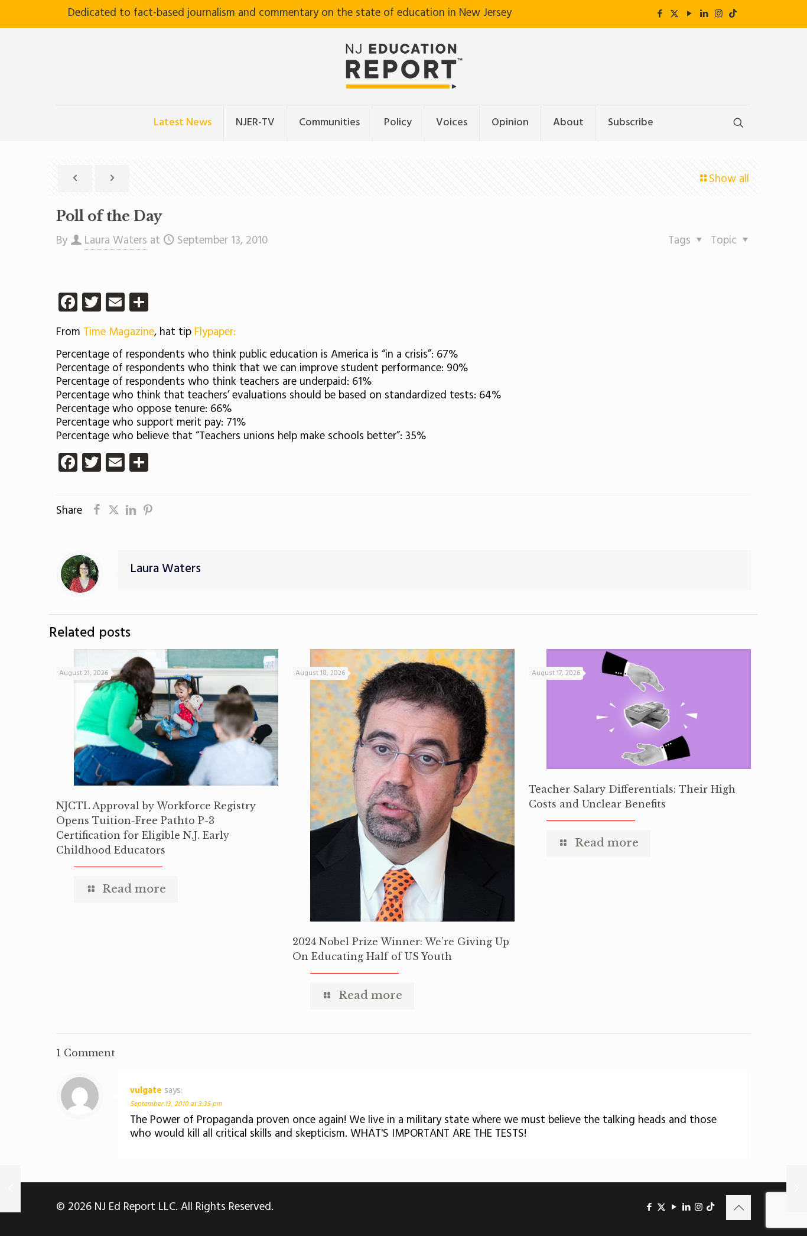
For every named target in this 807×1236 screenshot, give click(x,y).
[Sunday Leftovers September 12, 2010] (10, 1188)
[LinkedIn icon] (703, 14)
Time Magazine (118, 332)
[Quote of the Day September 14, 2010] (796, 1188)
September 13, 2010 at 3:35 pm (176, 1104)
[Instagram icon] (718, 14)
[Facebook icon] (659, 14)
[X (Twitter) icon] (674, 14)
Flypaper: (215, 332)
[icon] (733, 14)
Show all (729, 179)
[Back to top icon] (738, 1207)
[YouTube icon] (689, 14)
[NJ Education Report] (403, 66)
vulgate (146, 1090)
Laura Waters (115, 240)
